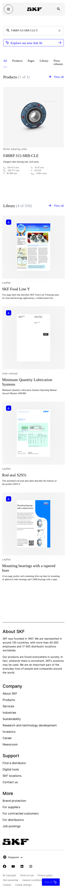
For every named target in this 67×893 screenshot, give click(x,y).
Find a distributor (14, 763)
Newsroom (10, 744)
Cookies (7, 884)
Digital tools (11, 769)
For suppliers (11, 807)
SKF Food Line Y (16, 289)
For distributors (13, 820)
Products (9, 700)
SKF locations (12, 775)
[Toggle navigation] (8, 9)
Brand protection (14, 800)
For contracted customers (21, 813)
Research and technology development (30, 725)
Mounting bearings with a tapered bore (28, 568)
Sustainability (12, 719)
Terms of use (27, 875)
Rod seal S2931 (14, 475)
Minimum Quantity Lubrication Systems (27, 382)
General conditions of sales (36, 880)
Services (8, 706)
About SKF (10, 693)
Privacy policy (45, 875)
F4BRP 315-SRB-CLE (21, 156)
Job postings (11, 826)
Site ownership (10, 880)
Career (7, 738)
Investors (9, 731)
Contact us (10, 782)
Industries (9, 712)
